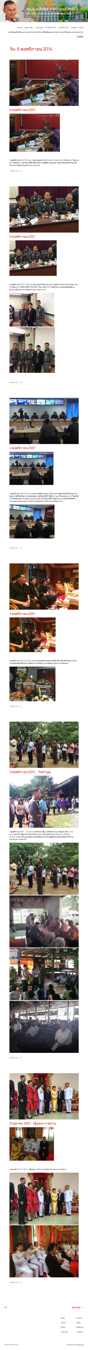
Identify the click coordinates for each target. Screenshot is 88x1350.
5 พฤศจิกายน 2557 (22, 236)
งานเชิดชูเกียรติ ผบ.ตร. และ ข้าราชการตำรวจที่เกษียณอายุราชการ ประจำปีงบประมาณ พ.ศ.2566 (46, 32)
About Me (28, 27)
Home (81, 27)
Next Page (78, 1307)
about (20, 27)
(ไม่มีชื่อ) (80, 37)
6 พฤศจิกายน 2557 (22, 110)
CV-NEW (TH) (63, 27)
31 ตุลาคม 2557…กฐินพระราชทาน (32, 1123)
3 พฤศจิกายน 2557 (22, 613)
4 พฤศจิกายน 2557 (22, 448)
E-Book (74, 27)
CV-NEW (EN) (50, 27)
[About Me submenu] (33, 27)
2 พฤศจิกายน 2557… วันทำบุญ (30, 772)
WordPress (80, 1345)
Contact (39, 27)
